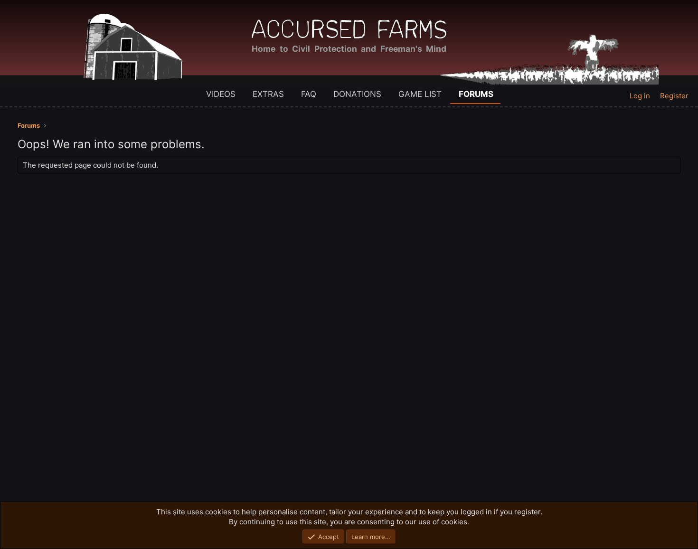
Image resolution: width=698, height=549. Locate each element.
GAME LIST (420, 94)
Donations (357, 94)
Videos (221, 94)
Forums (476, 94)
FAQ (308, 94)
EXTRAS (268, 94)
